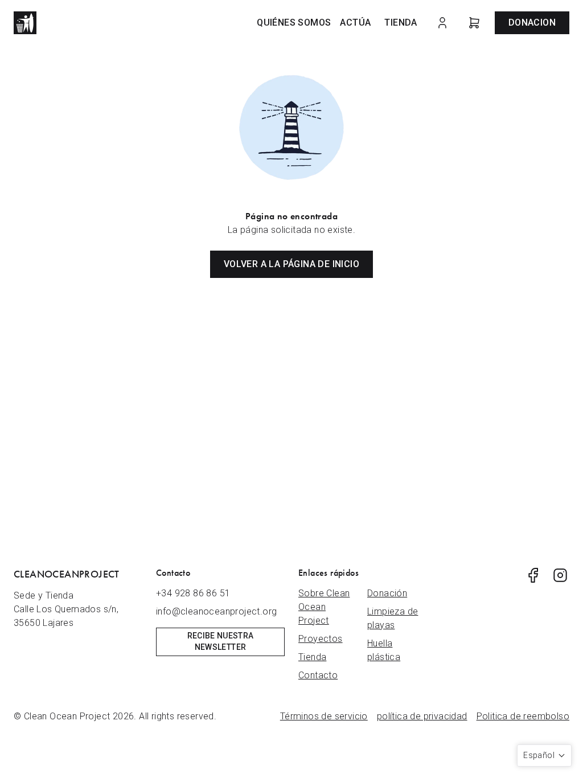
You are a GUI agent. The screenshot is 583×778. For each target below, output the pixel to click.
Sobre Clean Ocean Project (324, 607)
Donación (387, 593)
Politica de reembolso (523, 716)
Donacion (532, 22)
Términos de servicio (324, 716)
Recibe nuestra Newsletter (220, 641)
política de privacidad (422, 716)
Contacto (318, 675)
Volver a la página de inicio (291, 264)
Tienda (400, 22)
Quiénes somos (294, 22)
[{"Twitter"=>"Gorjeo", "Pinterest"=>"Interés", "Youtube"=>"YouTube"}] (533, 575)
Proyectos (320, 638)
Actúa (355, 22)
